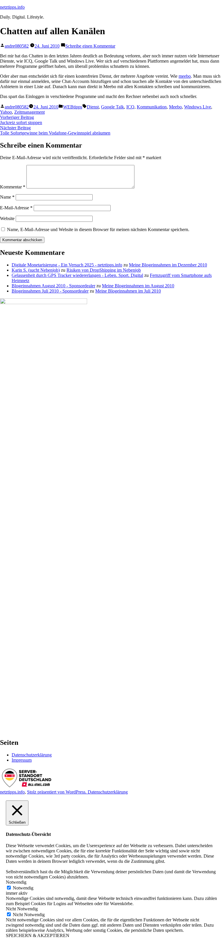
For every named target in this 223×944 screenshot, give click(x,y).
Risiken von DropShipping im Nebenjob (103, 270)
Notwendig (23, 887)
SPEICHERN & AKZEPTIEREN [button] (37, 935)
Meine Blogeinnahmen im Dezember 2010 (168, 264)
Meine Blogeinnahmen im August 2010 (138, 285)
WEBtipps (72, 106)
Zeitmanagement (29, 112)
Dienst (93, 106)
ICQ (130, 106)
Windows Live (197, 106)
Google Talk (112, 106)
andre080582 (17, 45)
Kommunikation (152, 106)
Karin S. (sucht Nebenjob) (36, 270)
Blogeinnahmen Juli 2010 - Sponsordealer (50, 290)
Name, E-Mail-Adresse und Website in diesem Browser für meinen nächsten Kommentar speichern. (98, 229)
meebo (185, 76)
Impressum (22, 760)
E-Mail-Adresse (16, 207)
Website (7, 218)
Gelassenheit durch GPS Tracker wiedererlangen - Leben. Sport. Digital (77, 275)
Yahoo (6, 112)
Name (7, 197)
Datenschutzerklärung (32, 754)
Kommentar (12, 186)
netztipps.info (12, 7)
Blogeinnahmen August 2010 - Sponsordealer (53, 285)
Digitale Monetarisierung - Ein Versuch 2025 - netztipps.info (67, 264)
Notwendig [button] (16, 882)
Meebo (175, 106)
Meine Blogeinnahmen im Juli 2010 (128, 290)
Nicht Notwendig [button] (22, 908)
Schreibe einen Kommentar (90, 45)
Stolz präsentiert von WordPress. (57, 791)
